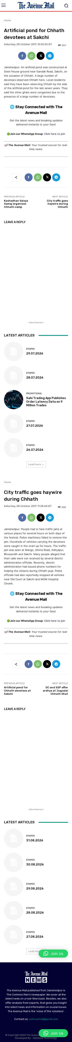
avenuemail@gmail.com (43, 1019)
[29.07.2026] (13, 351)
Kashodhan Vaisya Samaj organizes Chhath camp (16, 203)
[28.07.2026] (13, 375)
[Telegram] (50, 56)
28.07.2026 (34, 377)
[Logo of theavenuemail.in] (36, 5)
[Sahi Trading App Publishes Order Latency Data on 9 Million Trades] (13, 399)
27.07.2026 (34, 426)
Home (7, 20)
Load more (34, 464)
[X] (41, 56)
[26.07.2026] (13, 447)
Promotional (34, 393)
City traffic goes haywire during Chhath (57, 203)
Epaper (30, 349)
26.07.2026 (34, 450)
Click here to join (54, 133)
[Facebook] (22, 56)
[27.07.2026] (13, 423)
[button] (53, 1033)
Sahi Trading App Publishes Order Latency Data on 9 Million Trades (46, 401)
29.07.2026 (34, 353)
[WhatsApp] (31, 56)
